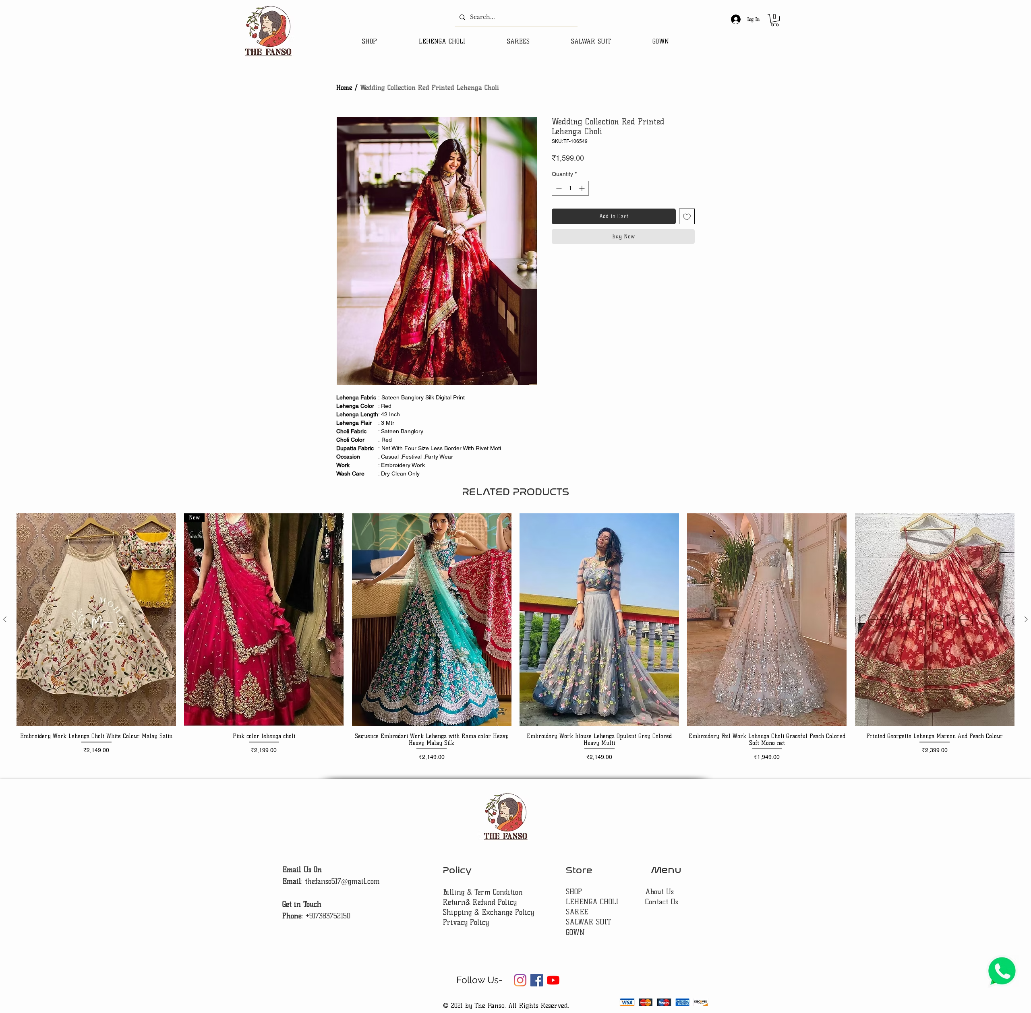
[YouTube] (553, 980)
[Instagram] (520, 980)
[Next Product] (1026, 619)
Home (344, 87)
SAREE (577, 912)
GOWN (575, 932)
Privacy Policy (466, 922)
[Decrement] (558, 188)
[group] (515, 637)
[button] (775, 20)
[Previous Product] (5, 619)
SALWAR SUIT (588, 922)
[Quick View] (96, 619)
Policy (457, 870)
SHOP (574, 891)
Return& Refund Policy (480, 902)
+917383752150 (327, 916)
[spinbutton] (570, 188)
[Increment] (583, 188)
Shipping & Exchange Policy (488, 912)
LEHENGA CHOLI (593, 901)
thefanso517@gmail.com (342, 881)
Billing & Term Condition (483, 892)
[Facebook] (536, 980)
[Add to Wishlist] (687, 216)
